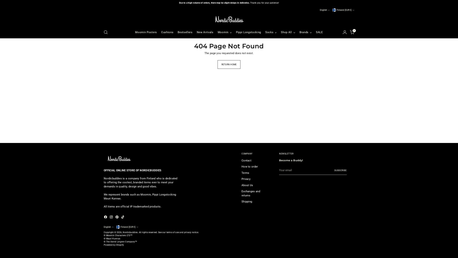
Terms (245, 173)
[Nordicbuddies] (229, 19)
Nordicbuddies (130, 232)
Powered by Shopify (114, 245)
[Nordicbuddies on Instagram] (111, 217)
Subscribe (340, 170)
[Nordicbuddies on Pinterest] (117, 217)
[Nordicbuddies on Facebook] (106, 217)
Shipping (247, 201)
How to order (250, 166)
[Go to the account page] (344, 32)
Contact (246, 160)
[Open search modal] (105, 32)
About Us (247, 185)
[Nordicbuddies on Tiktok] (123, 217)
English (323, 10)
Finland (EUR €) (344, 10)
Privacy (246, 179)
